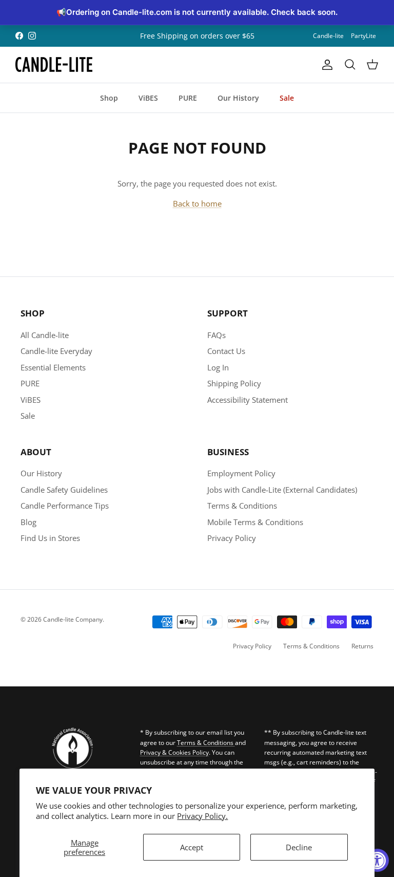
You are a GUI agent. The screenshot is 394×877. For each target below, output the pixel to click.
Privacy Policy (231, 538)
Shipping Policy (234, 383)
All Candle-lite (45, 335)
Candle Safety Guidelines (64, 489)
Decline (299, 847)
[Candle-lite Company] (53, 64)
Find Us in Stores (50, 538)
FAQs (216, 335)
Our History (238, 98)
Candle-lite (328, 35)
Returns (362, 646)
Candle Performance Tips (65, 505)
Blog (28, 522)
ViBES (148, 98)
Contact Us (226, 351)
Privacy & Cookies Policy (174, 752)
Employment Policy (241, 473)
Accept (191, 847)
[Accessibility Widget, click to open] (377, 860)
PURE (188, 98)
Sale (287, 98)
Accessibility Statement (247, 400)
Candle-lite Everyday (56, 351)
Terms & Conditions (242, 505)
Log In (218, 367)
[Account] (325, 65)
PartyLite (363, 35)
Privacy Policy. (202, 816)
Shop (109, 98)
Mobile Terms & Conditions (255, 522)
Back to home (197, 203)
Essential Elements (53, 367)
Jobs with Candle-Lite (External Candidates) (282, 489)
